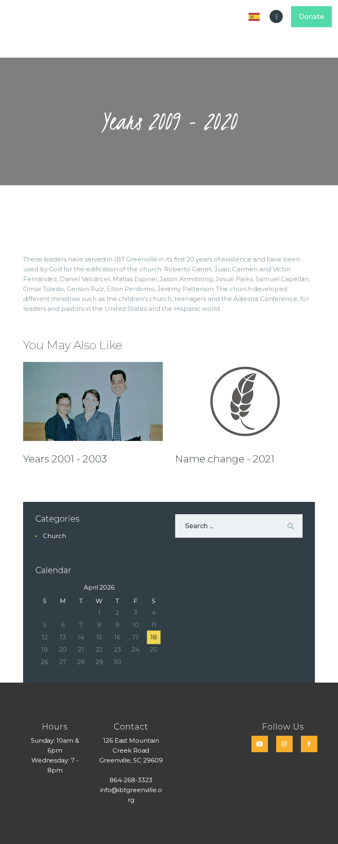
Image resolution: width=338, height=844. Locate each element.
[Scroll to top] (323, 824)
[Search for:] (239, 526)
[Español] (256, 16)
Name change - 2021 (225, 459)
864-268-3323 (131, 780)
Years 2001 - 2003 (65, 459)
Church (54, 536)
